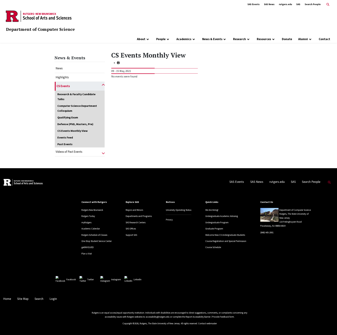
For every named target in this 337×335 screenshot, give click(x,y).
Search (39, 299)
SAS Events (253, 4)
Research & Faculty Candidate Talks (76, 96)
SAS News (269, 4)
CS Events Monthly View (72, 130)
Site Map (22, 299)
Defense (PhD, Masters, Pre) (75, 124)
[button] (103, 86)
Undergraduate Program (217, 222)
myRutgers (86, 222)
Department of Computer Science (40, 29)
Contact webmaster (207, 323)
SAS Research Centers (136, 222)
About (141, 39)
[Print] (118, 62)
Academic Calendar (90, 228)
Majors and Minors (134, 209)
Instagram (116, 279)
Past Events (64, 144)
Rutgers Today (88, 216)
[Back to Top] (329, 326)
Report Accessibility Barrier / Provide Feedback (207, 316)
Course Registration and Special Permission (225, 241)
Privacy (169, 219)
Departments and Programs (139, 216)
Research (239, 39)
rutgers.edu (285, 4)
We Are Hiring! (211, 209)
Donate (287, 39)
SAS (298, 4)
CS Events (63, 86)
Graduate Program (214, 228)
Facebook (71, 279)
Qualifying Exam (67, 117)
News (59, 68)
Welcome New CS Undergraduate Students (225, 234)
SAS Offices (131, 228)
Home (7, 299)
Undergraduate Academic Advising (221, 216)
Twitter (90, 279)
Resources (264, 39)
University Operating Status (178, 209)
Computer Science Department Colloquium (77, 108)
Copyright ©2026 (130, 323)
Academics (183, 39)
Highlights (62, 77)
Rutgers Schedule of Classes (94, 234)
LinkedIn (137, 279)
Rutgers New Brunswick (92, 209)
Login (53, 299)
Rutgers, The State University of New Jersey (160, 323)
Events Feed (65, 137)
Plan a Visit (86, 253)
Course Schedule (213, 247)
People (161, 39)
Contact (324, 39)
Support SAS (131, 234)
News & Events (212, 39)
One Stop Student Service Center (96, 241)
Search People (313, 4)
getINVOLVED (87, 247)
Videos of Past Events (69, 152)
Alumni (303, 39)
